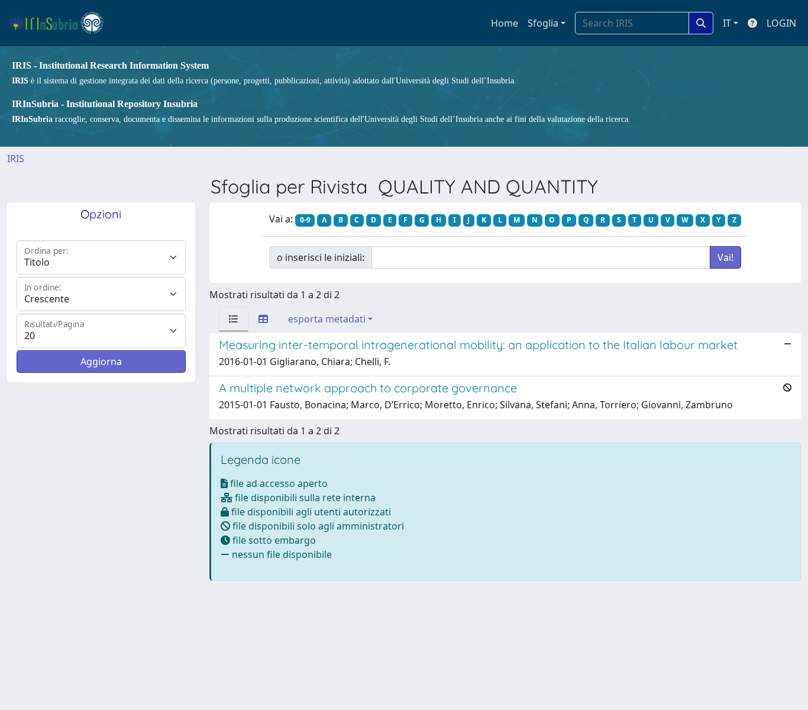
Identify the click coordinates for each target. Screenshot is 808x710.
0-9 (305, 220)
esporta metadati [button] (327, 318)
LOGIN (781, 23)
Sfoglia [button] (543, 23)
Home (504, 23)
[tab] (233, 318)
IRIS (15, 158)
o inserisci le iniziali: (320, 257)
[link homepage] (61, 23)
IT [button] (727, 23)
